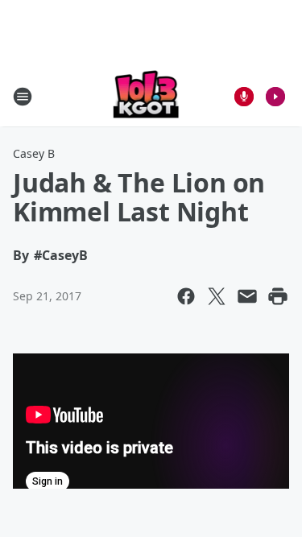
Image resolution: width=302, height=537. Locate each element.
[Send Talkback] (244, 96)
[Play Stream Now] (275, 96)
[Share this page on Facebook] (186, 296)
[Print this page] (278, 296)
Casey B (34, 153)
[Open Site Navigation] (22, 96)
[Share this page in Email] (247, 296)
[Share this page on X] (216, 296)
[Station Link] (146, 96)
